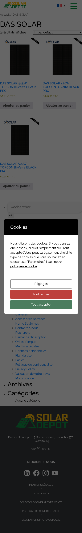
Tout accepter (41, 304)
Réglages (41, 284)
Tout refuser (41, 294)
